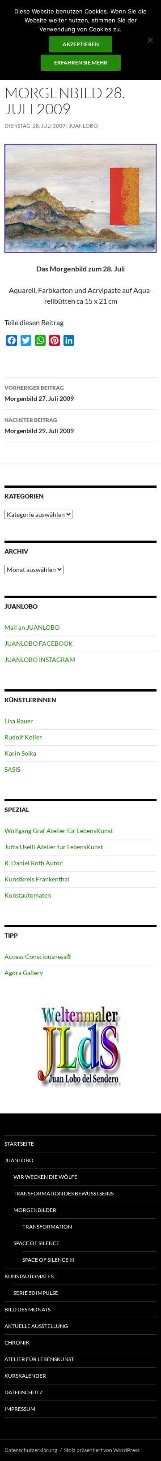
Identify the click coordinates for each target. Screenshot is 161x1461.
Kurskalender (25, 1375)
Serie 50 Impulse (35, 1292)
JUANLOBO (83, 125)
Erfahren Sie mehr (80, 62)
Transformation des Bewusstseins (63, 1193)
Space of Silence (36, 1243)
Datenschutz (23, 1392)
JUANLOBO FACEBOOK (38, 643)
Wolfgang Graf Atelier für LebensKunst (58, 830)
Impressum (19, 1408)
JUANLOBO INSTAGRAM (39, 659)
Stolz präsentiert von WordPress (102, 1450)
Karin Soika (20, 753)
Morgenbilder (34, 1210)
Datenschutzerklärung (30, 1450)
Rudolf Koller (23, 737)
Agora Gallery (23, 972)
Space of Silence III (48, 1259)
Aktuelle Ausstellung (36, 1326)
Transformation (47, 1226)
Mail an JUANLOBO (31, 627)
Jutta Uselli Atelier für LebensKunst (53, 847)
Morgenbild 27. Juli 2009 (39, 393)
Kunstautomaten (27, 895)
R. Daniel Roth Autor (33, 863)
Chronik (17, 1342)
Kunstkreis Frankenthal (36, 879)
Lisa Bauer (18, 721)
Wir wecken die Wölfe (45, 1176)
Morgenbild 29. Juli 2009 (39, 425)
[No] (149, 39)
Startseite (19, 1143)
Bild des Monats (27, 1309)
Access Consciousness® (37, 956)
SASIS (12, 769)
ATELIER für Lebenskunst (39, 1359)
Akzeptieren (81, 44)
